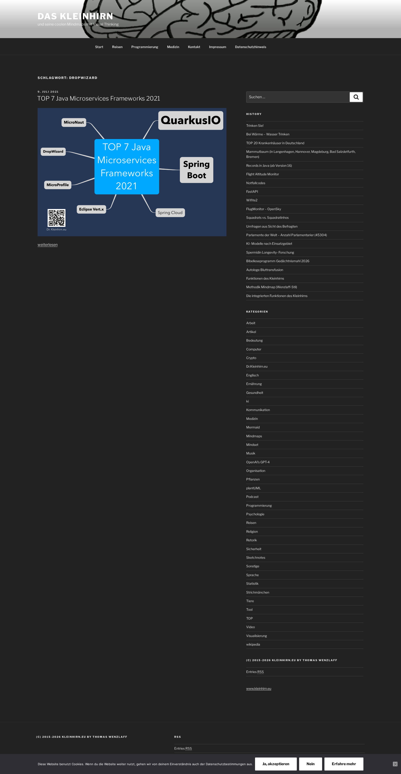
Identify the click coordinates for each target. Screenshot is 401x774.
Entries (255, 672)
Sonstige (252, 566)
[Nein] (395, 764)
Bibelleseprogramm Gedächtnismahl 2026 (277, 261)
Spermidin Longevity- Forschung (270, 252)
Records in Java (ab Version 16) (269, 165)
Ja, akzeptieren (275, 764)
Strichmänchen (257, 592)
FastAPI (252, 191)
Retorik (251, 540)
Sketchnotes (255, 557)
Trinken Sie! (254, 125)
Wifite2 (251, 200)
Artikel (251, 332)
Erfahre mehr (344, 764)
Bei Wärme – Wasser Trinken (267, 134)
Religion (252, 531)
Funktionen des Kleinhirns (265, 278)
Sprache (252, 575)
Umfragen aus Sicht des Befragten (272, 226)
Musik (250, 453)
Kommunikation (258, 410)
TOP (249, 618)
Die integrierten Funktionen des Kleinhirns (276, 296)
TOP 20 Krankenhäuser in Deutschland (275, 143)
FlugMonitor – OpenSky (263, 209)
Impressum (217, 47)
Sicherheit (253, 549)
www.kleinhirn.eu (258, 688)
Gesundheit (254, 393)
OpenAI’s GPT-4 (258, 462)
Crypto (251, 358)
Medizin (173, 47)
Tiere (250, 601)
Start (99, 47)
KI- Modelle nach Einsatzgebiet (269, 243)
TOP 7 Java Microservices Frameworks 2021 (98, 98)
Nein (311, 764)
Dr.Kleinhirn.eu (257, 366)
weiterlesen (48, 244)
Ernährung (254, 384)
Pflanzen (253, 479)
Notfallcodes (255, 183)
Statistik (252, 583)
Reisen (117, 47)
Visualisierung (256, 636)
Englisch (252, 375)
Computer (253, 349)
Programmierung (144, 47)
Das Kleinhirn (75, 16)
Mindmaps (254, 436)
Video (250, 627)
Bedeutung (254, 340)
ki (247, 401)
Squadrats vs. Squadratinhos (267, 217)
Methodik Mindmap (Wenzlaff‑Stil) (271, 287)
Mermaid (253, 427)
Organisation (255, 471)
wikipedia (253, 644)
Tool (249, 609)
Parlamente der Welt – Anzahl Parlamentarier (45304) (286, 235)
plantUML (253, 488)
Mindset (252, 445)
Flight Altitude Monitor (262, 174)
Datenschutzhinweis (250, 47)
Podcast (252, 497)
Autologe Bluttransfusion (264, 270)
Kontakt (194, 47)
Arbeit (250, 323)
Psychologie (255, 514)
